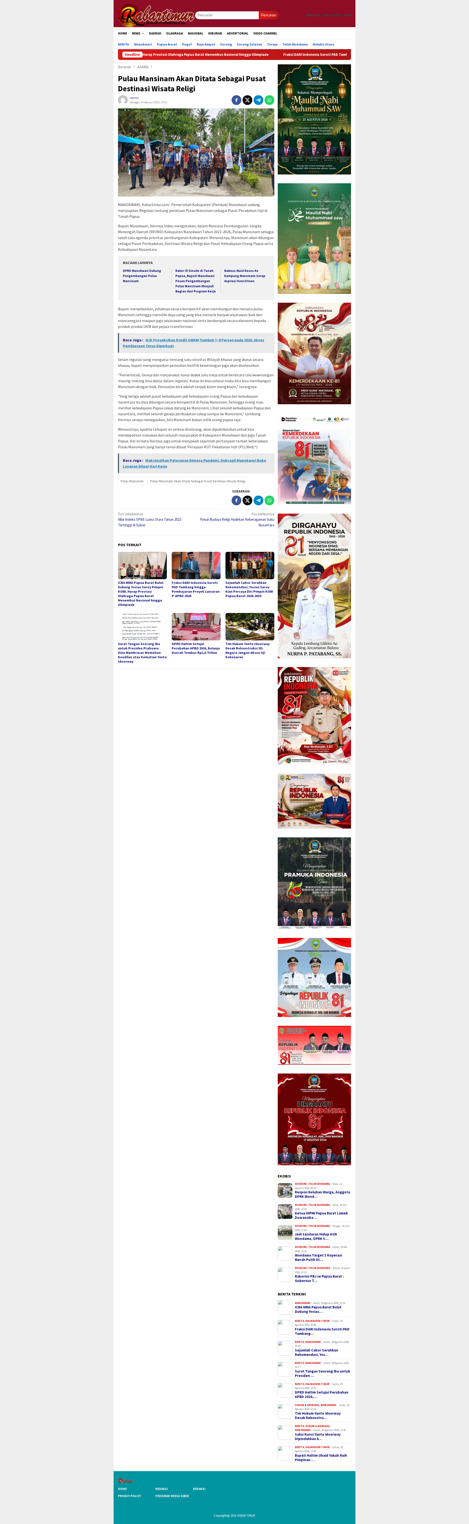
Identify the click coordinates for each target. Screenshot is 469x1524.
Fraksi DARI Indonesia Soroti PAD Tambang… (322, 1331)
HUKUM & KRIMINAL (307, 1405)
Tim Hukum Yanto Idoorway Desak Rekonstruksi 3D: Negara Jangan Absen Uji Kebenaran (247, 650)
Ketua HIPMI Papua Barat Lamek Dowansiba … (321, 1215)
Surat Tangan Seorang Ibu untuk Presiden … (322, 1373)
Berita (299, 1321)
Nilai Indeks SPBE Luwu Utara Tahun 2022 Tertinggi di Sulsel (149, 519)
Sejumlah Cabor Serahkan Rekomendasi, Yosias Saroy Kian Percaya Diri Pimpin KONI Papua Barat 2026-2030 (249, 589)
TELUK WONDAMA (319, 1184)
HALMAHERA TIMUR (317, 1321)
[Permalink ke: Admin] (123, 99)
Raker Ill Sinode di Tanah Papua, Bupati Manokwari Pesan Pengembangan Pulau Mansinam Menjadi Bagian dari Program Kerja (195, 281)
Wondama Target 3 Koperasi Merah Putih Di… (318, 1257)
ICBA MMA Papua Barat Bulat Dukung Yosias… (318, 1309)
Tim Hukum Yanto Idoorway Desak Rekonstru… (318, 1415)
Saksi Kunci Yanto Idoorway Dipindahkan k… (318, 1436)
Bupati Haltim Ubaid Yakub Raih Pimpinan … (321, 1457)
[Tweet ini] (247, 100)
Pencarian (268, 15)
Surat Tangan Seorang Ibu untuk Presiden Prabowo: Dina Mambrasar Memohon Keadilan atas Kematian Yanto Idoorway (142, 653)
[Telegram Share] (258, 100)
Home (122, 1489)
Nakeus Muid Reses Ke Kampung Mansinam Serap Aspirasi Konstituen (244, 276)
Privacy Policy (129, 1496)
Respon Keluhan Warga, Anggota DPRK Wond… (322, 1194)
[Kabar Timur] (156, 14)
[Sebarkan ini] (236, 100)
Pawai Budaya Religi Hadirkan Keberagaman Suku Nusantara (237, 519)
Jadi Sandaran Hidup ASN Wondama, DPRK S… (316, 1236)
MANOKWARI (302, 1303)
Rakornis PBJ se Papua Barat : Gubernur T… (319, 1278)
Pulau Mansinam (132, 481)
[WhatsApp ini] (269, 100)
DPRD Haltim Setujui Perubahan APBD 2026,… (321, 1394)
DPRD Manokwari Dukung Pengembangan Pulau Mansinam (142, 276)
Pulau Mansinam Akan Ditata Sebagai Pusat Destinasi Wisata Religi (197, 481)
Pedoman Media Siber (172, 1496)
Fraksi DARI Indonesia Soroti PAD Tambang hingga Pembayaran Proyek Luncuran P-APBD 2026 (273, 54)
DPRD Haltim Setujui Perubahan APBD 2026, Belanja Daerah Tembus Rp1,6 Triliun (196, 648)
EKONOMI (301, 1184)
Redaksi (161, 1489)
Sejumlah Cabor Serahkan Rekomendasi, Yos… (316, 1352)
